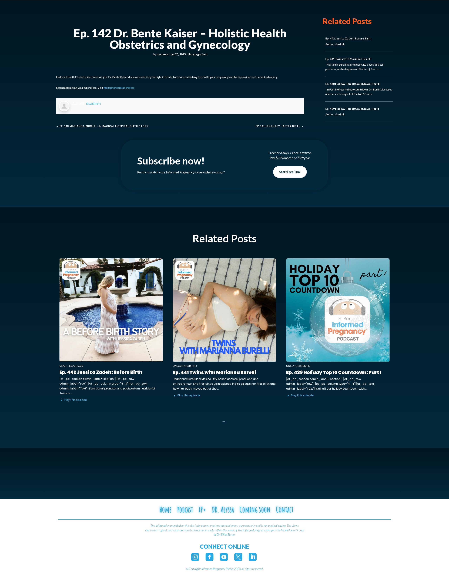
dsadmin (162, 54)
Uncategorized (197, 54)
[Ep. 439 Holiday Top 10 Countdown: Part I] (338, 310)
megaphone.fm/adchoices (119, 87)
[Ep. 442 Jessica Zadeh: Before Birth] (111, 309)
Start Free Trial (290, 172)
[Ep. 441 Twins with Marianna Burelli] (224, 310)
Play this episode (75, 400)
